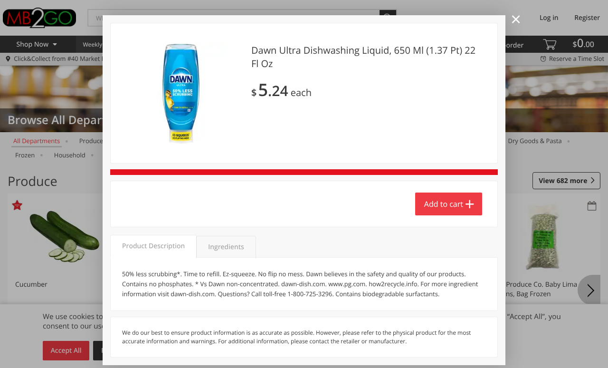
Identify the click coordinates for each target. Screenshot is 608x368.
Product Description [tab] (153, 246)
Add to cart (443, 204)
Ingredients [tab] (226, 247)
